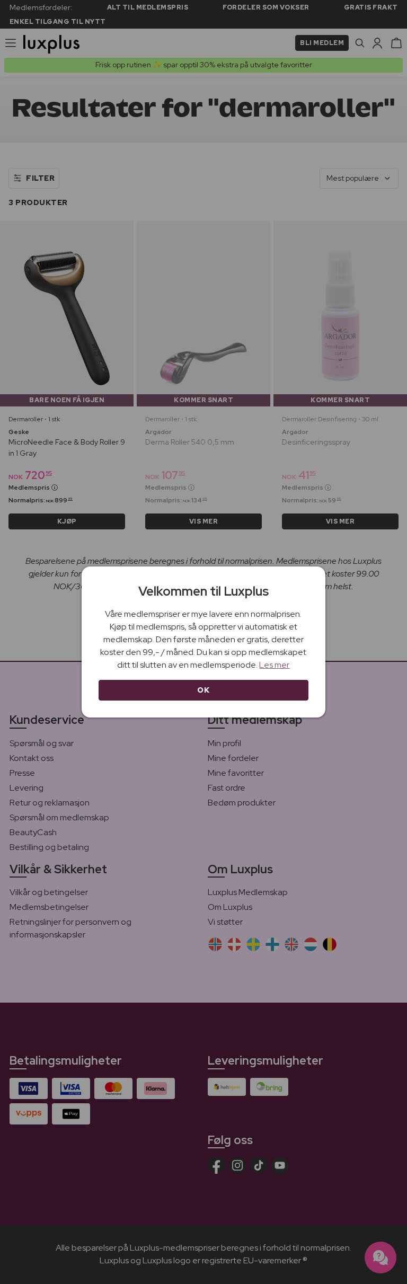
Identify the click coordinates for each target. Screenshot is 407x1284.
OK (203, 690)
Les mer (274, 664)
